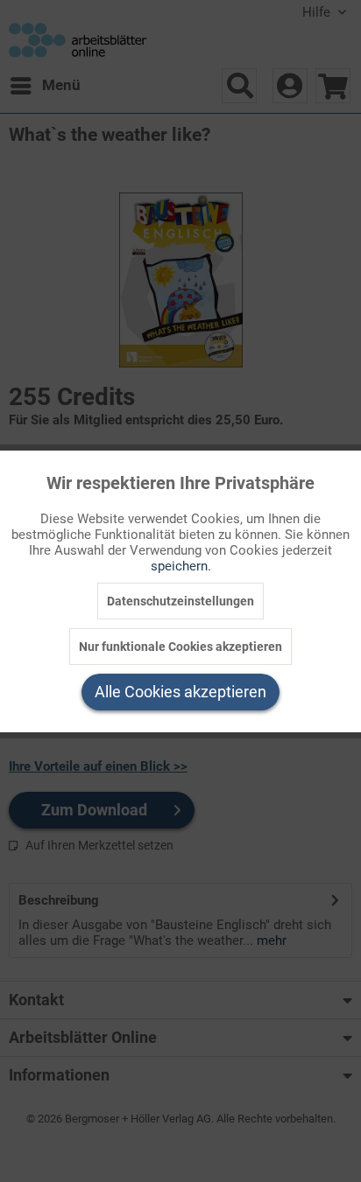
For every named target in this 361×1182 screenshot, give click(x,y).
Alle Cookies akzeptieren (180, 691)
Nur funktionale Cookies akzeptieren (180, 647)
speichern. (181, 566)
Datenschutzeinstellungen (180, 601)
